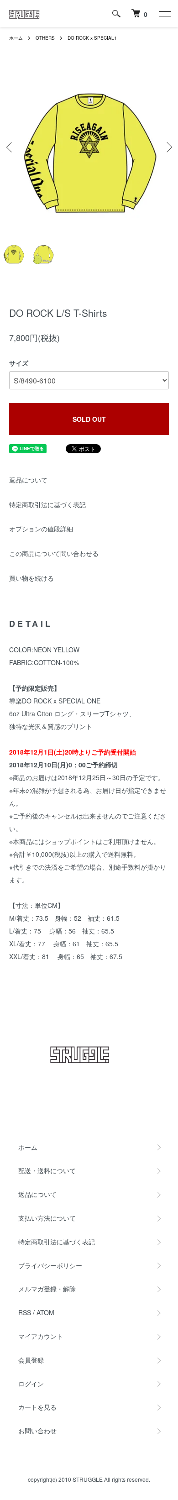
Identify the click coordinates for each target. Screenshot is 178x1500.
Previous (10, 147)
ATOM (45, 1312)
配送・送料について (47, 1170)
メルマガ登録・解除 (47, 1288)
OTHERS (45, 38)
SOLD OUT (89, 419)
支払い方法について (47, 1217)
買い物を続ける (31, 577)
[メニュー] (164, 13)
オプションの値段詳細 (41, 528)
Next (167, 147)
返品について (28, 479)
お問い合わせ (37, 1430)
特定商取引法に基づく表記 (47, 504)
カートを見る (37, 1406)
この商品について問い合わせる (54, 553)
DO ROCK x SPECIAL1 (92, 38)
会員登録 (31, 1359)
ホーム (16, 38)
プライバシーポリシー (50, 1265)
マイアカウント (40, 1336)
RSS (24, 1312)
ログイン (31, 1383)
